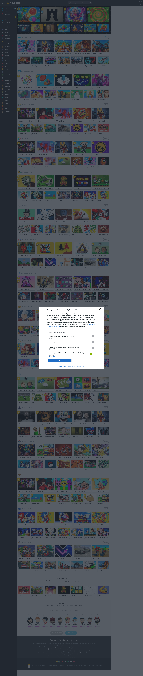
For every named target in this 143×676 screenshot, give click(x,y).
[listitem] (71, 332)
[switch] (92, 336)
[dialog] (71, 338)
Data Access (71, 366)
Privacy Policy (80, 366)
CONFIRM (60, 360)
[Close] (100, 310)
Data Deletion (62, 366)
